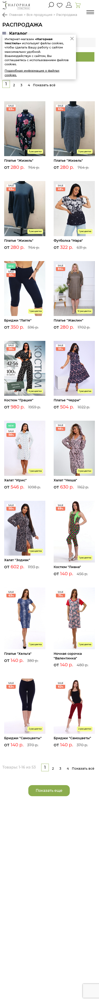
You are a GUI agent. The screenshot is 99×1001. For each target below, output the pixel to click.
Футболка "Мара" (68, 240)
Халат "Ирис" (15, 480)
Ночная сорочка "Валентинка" (68, 656)
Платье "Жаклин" (68, 320)
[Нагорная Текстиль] (16, 5)
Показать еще (49, 790)
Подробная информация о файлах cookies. (32, 73)
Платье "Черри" (67, 400)
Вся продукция (39, 15)
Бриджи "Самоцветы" (23, 738)
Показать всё (44, 85)
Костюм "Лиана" (67, 567)
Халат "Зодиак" (17, 560)
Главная (16, 15)
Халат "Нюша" (65, 480)
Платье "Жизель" (18, 160)
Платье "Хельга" (18, 654)
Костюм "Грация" (18, 400)
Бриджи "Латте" (18, 320)
